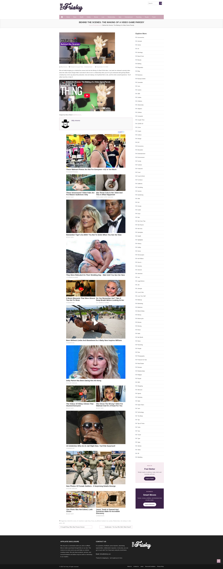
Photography (141, 356)
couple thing (87, 521)
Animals (139, 41)
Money (139, 314)
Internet (139, 269)
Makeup (139, 299)
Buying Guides (141, 78)
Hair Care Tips (141, 221)
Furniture (140, 180)
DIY (138, 142)
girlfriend (98, 521)
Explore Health (150, 478)
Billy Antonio (64, 67)
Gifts (138, 198)
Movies (96, 17)
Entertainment (129, 17)
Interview (139, 273)
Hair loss (139, 228)
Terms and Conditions (150, 566)
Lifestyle (139, 288)
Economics (140, 146)
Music (139, 329)
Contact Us (136, 566)
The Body (140, 416)
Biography (140, 67)
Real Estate (140, 363)
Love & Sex (140, 292)
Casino (139, 90)
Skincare (139, 389)
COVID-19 (140, 123)
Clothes (139, 112)
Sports (139, 393)
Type (138, 438)
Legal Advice (140, 281)
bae (66, 521)
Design (139, 138)
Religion (139, 374)
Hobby (139, 247)
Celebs (89, 17)
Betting (139, 63)
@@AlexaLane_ (77, 114)
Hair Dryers (140, 224)
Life (138, 284)
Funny (92, 521)
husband (103, 521)
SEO (138, 382)
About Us (129, 566)
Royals (147, 17)
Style (120, 17)
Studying (139, 397)
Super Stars (140, 404)
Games (139, 191)
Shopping (140, 386)
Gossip (139, 206)
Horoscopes (140, 254)
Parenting (138, 17)
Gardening (140, 195)
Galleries (139, 183)
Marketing (140, 303)
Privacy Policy (160, 566)
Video (139, 449)
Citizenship (140, 105)
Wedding (139, 457)
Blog (138, 71)
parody (110, 521)
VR (138, 453)
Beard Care (140, 56)
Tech (138, 408)
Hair (138, 217)
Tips (138, 419)
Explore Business (149, 504)
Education (140, 150)
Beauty (139, 60)
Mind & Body (140, 311)
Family (139, 161)
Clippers (139, 108)
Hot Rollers (140, 258)
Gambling (140, 187)
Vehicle (139, 446)
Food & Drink (141, 176)
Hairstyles (140, 232)
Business (139, 75)
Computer (140, 116)
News (74, 17)
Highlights (140, 239)
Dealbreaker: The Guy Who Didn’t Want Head (117, 527)
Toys (138, 431)
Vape (138, 442)
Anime (139, 45)
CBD (138, 93)
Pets (138, 352)
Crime (139, 127)
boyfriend (81, 521)
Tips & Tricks (140, 423)
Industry (139, 266)
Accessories (140, 37)
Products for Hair (142, 359)
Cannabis (140, 82)
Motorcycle (140, 318)
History (139, 243)
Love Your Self (141, 296)
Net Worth (140, 337)
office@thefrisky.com (105, 554)
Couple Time (79, 67)
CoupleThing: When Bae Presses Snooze (73, 527)
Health (81, 17)
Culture (139, 135)
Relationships (111, 17)
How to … (140, 262)
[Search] (160, 3)
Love (103, 17)
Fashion (139, 165)
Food (138, 172)
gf (95, 521)
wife (64, 523)
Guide (139, 209)
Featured (140, 168)
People (139, 348)
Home (68, 17)
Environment (140, 157)
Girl (138, 202)
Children (139, 101)
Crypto (139, 131)
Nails (138, 333)
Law (138, 277)
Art (138, 48)
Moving (139, 326)
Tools (138, 427)
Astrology (140, 52)
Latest (141, 566)
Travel (153, 17)
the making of (124, 521)
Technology (140, 412)
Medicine (139, 307)
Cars (138, 86)
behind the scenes (72, 521)
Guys (138, 213)
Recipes (139, 367)
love (107, 521)
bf (77, 521)
